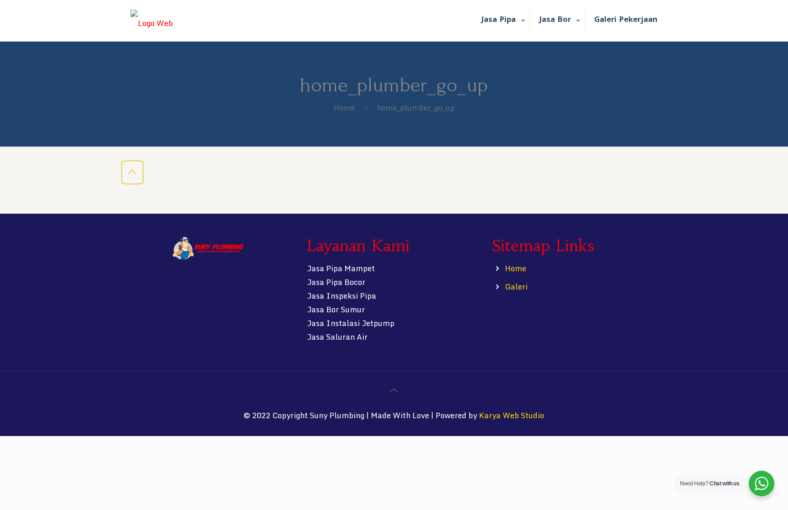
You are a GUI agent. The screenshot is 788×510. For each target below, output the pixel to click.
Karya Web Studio (511, 415)
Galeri (516, 286)
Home (344, 107)
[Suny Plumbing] (151, 20)
